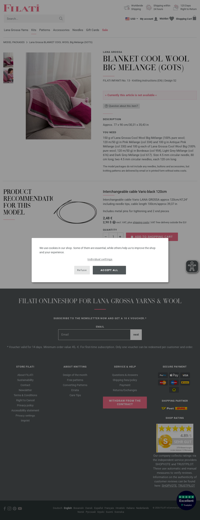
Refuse (82, 270)
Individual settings (100, 259)
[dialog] (100, 260)
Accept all (109, 270)
